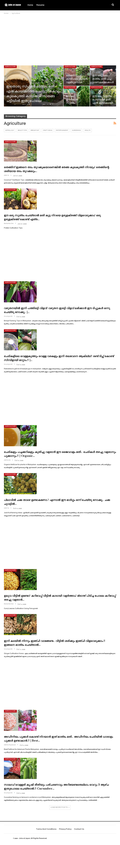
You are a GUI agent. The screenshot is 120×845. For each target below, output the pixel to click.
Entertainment (62, 130)
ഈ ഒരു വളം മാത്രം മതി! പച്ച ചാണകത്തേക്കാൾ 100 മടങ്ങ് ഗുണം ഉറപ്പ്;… (103, 82)
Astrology (9, 130)
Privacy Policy (65, 829)
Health (87, 130)
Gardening (76, 130)
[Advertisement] (60, 39)
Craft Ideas (47, 130)
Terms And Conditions (46, 829)
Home (30, 5)
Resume (40, 5)
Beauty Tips (22, 130)
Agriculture (10, 66)
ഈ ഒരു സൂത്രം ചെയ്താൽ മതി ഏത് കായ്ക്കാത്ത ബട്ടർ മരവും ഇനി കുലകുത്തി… (102, 103)
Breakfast (35, 130)
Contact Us (79, 829)
